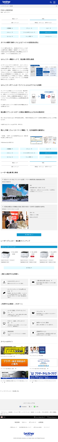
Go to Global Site (40, 417)
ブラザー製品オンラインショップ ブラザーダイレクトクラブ (43, 380)
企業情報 (40, 422)
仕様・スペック (15, 22)
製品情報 (10, 412)
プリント (28, 28)
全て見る (28, 267)
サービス (48, 36)
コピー (48, 28)
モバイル (9, 36)
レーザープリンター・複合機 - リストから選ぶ (31, 412)
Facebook (24, 406)
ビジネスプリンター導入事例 (37, 355)
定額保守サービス (41, 331)
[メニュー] (54, 2)
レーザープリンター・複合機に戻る (10, 391)
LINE (37, 406)
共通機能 (9, 28)
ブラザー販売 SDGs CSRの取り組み (38, 368)
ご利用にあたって (13, 427)
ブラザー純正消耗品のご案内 (8, 368)
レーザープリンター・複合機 (7, 6)
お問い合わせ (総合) (38, 427)
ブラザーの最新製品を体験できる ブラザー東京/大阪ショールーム (15, 381)
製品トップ (15, 18)
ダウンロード (32, 422)
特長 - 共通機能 (53, 412)
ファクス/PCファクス (28, 32)
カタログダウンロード (14, 281)
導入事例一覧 (28, 234)
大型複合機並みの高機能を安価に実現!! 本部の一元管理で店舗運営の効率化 (24, 206)
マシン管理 (28, 36)
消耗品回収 (11, 331)
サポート (24, 422)
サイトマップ (46, 427)
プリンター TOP (17, 412)
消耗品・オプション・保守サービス (43, 22)
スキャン (9, 32)
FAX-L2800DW (45, 412)
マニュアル (40, 311)
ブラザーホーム (4, 412)
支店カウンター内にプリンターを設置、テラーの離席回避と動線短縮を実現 (24, 179)
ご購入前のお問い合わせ (43, 280)
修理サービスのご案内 (43, 322)
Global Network (52, 417)
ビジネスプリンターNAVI (7, 356)
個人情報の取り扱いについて (25, 427)
